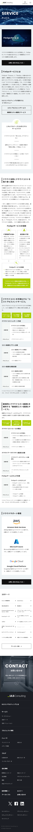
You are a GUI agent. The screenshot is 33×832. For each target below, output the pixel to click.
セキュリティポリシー (7, 815)
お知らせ (19, 742)
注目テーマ (5, 720)
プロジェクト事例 (7, 730)
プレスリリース (6, 742)
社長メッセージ (21, 773)
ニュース (4, 738)
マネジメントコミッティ (23, 776)
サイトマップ (5, 818)
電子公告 (19, 780)
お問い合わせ (21, 794)
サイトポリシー (6, 811)
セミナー (20, 791)
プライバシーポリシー (23, 811)
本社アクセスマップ (7, 783)
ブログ (4, 753)
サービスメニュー (6, 716)
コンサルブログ (6, 761)
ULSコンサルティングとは (10, 704)
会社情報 (5, 768)
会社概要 (4, 776)
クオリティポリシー (22, 815)
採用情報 (5, 791)
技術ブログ (20, 757)
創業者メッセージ (6, 773)
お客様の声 (5, 757)
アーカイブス (6, 794)
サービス (5, 712)
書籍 (3, 780)
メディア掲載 (5, 746)
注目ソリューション (7, 723)
